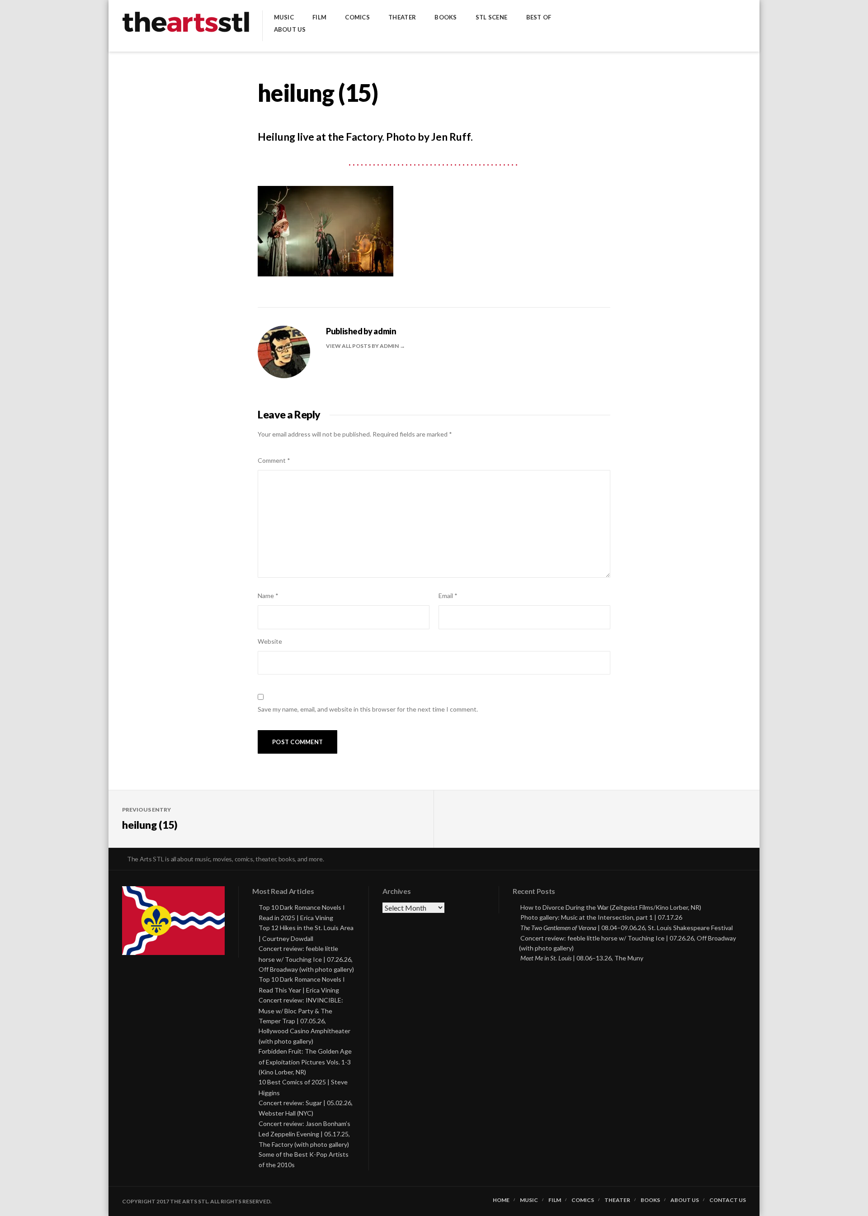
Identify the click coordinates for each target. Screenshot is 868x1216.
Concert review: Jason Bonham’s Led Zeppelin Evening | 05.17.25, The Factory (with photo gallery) (304, 1134)
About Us (290, 29)
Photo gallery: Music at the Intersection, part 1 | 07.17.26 (601, 917)
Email (448, 595)
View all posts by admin (363, 345)
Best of (539, 17)
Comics (357, 17)
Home (501, 1200)
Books (445, 17)
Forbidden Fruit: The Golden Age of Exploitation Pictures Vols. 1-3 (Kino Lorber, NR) (305, 1061)
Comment (274, 460)
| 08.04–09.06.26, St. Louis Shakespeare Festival (626, 927)
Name (268, 595)
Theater (402, 17)
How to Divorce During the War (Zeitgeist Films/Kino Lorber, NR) (610, 907)
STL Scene (491, 17)
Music (284, 17)
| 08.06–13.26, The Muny (581, 958)
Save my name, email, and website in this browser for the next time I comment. (368, 709)
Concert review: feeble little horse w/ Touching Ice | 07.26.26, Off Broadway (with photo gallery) (306, 959)
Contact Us (727, 1200)
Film (319, 17)
